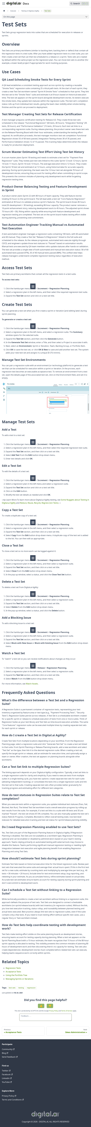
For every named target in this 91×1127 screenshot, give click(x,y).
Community (7, 1049)
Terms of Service (66, 1011)
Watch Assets (32, 683)
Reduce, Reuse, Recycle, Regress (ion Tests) (39, 503)
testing (21, 988)
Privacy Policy (53, 1011)
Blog (4, 1053)
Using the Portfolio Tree (16, 975)
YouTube (6, 1082)
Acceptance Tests (13, 971)
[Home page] (4, 11)
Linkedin (5, 1078)
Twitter (5, 1070)
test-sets (12, 988)
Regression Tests (13, 968)
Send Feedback (8, 1057)
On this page (9, 16)
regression (31, 988)
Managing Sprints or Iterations (19, 979)
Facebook (6, 1074)
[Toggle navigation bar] (3, 3)
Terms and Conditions (12, 1099)
